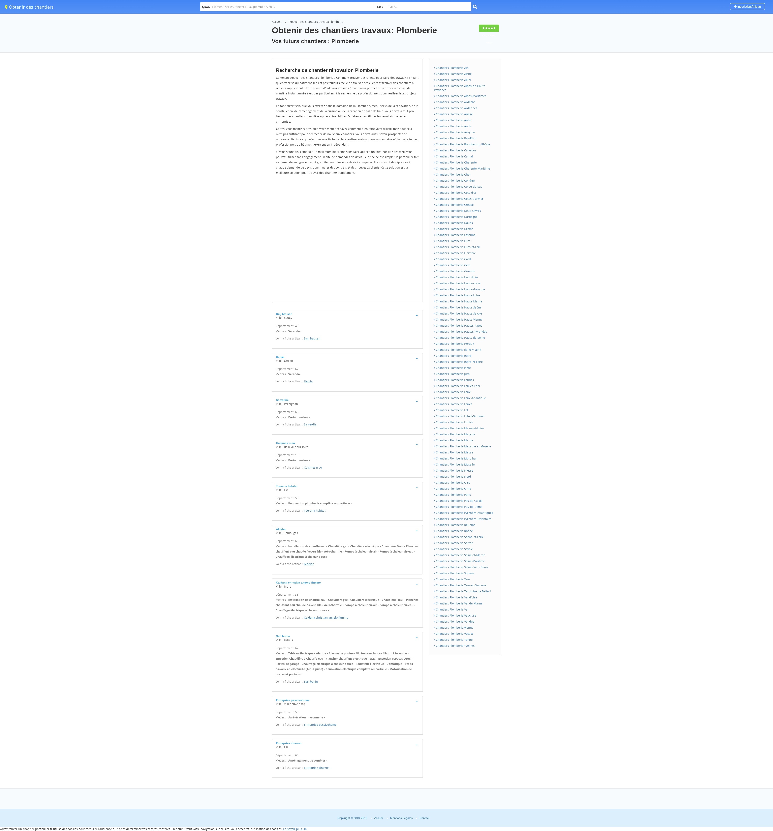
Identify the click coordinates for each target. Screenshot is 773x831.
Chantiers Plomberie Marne (454, 440)
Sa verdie (310, 424)
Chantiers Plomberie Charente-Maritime (462, 168)
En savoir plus (292, 829)
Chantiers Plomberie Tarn (452, 579)
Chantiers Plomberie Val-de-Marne (459, 603)
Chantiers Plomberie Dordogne (456, 217)
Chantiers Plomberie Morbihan (456, 458)
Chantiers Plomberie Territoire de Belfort (463, 591)
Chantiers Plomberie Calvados (455, 150)
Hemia (308, 381)
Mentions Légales (401, 818)
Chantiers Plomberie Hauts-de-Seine (460, 337)
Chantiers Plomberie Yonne (454, 640)
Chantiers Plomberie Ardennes (456, 108)
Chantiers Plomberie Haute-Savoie (458, 313)
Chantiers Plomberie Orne (453, 489)
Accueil (276, 22)
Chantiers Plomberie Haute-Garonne (460, 289)
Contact (424, 818)
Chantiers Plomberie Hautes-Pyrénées (461, 331)
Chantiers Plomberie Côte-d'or (455, 193)
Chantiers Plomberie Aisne (453, 74)
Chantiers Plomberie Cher (453, 174)
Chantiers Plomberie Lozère (454, 422)
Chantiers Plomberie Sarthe (454, 543)
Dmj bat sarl (312, 338)
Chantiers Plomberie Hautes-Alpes (458, 325)
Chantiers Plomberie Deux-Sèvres (458, 211)
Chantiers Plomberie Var (452, 609)
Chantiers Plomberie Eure (452, 241)
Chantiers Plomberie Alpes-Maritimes (460, 96)
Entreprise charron (317, 768)
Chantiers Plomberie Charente (456, 162)
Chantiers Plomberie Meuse (454, 452)
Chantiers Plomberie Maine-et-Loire (459, 428)
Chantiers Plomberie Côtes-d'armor (459, 199)
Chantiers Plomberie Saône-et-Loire (459, 537)
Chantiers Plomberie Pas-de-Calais (458, 501)
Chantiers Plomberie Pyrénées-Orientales (463, 519)
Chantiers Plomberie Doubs (454, 223)
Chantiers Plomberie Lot (451, 410)
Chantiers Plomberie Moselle (455, 464)
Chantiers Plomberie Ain (452, 68)
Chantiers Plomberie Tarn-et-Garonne (460, 585)
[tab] (347, 315)
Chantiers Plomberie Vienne (454, 627)
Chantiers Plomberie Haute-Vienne (459, 319)
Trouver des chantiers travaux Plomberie (315, 22)
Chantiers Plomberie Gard (453, 259)
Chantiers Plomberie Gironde (455, 271)
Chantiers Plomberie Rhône (454, 531)
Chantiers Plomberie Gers (452, 265)
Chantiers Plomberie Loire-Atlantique (460, 398)
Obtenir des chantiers (31, 7)
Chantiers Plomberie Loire (453, 392)
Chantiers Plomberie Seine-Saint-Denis (461, 567)
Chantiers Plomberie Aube (453, 120)
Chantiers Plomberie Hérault (454, 344)
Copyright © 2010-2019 (352, 818)
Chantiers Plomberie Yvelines (455, 646)
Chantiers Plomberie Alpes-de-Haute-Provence (460, 88)
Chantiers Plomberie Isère (453, 368)
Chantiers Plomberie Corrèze (455, 180)
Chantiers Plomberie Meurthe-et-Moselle (463, 446)
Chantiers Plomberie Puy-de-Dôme (458, 507)
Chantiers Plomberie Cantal (454, 156)
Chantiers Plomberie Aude (453, 126)
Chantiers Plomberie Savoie (454, 549)
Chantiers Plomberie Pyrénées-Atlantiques (464, 513)
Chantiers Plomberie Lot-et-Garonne (460, 416)
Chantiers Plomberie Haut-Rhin (456, 277)
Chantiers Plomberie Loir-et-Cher (457, 386)
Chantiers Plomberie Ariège (454, 114)
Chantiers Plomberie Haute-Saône (458, 307)
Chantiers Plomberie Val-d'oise (456, 597)
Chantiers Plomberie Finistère (455, 253)
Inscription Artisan (749, 6)
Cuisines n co (313, 467)
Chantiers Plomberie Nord (453, 476)
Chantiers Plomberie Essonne (455, 235)
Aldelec (309, 564)
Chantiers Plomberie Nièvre (454, 470)
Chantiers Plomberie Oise (452, 482)
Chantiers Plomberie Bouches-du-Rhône (462, 144)
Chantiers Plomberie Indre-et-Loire (459, 362)
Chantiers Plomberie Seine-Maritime (460, 561)
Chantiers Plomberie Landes (454, 380)
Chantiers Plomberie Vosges (454, 633)
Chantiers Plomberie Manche (455, 434)
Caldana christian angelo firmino (326, 617)
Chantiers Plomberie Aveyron (455, 132)
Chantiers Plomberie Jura (452, 374)
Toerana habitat (315, 510)
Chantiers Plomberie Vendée (454, 621)
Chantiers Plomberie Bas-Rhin (455, 138)
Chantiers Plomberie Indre (453, 356)
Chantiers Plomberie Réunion (455, 525)
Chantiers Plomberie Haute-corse (458, 283)
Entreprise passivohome (320, 724)
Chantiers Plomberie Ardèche (455, 102)
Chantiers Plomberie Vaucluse (455, 615)
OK (305, 829)
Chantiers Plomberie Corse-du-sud (459, 186)
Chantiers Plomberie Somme (454, 573)
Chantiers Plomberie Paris (453, 495)
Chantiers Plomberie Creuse (454, 205)
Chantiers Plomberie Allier (453, 80)
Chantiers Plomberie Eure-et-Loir (457, 247)
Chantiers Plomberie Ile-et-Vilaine (458, 350)
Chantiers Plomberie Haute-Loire (457, 295)
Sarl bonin (311, 681)
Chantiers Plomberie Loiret (453, 404)
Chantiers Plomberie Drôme (454, 229)
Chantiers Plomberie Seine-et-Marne (460, 555)
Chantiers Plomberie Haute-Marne (458, 301)
